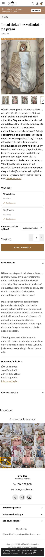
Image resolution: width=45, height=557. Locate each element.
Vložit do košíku (22, 247)
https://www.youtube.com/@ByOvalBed (29, 497)
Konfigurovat (11, 203)
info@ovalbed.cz (25, 489)
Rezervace (36, 10)
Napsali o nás (21, 529)
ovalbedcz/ (22, 497)
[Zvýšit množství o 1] (42, 237)
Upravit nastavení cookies (27, 547)
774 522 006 (25, 484)
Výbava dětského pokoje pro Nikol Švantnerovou (21, 534)
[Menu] (3, 3)
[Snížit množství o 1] (31, 237)
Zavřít (14, 254)
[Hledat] (32, 3)
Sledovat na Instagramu (23, 419)
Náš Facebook (15, 497)
